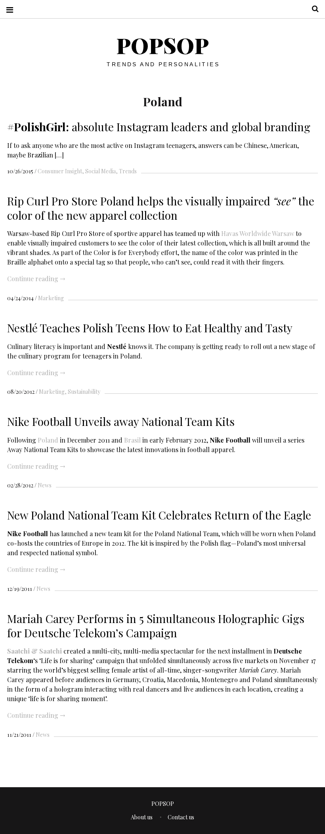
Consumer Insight (60, 171)
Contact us (181, 817)
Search (312, 9)
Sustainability (84, 391)
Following (22, 439)
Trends (128, 171)
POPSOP (162, 45)
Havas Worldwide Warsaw (257, 233)
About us (142, 817)
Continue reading (36, 278)
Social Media (100, 171)
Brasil (132, 439)
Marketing (51, 298)
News (45, 485)
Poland (48, 439)
